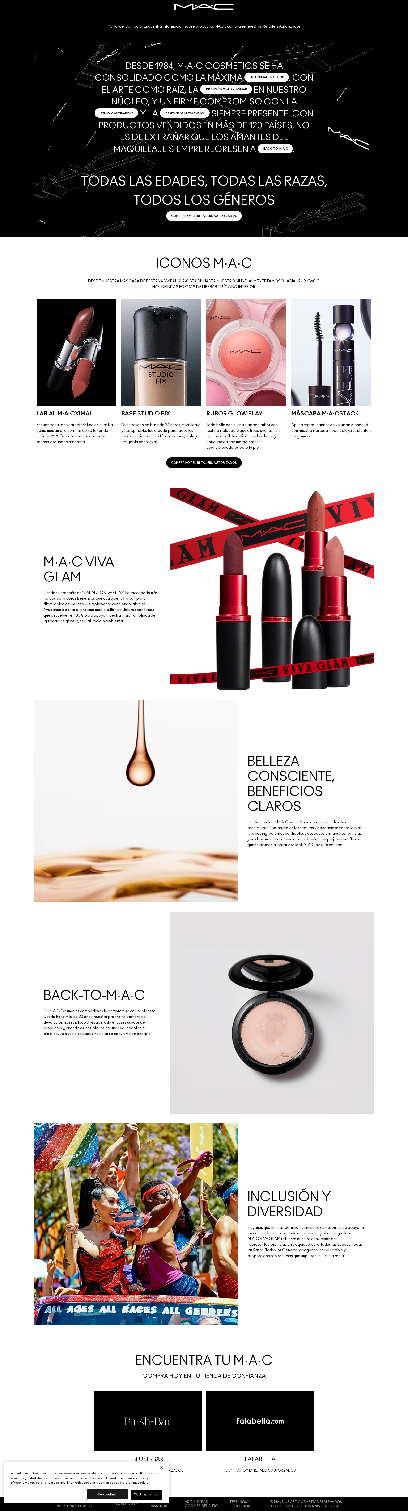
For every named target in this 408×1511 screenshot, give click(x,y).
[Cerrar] (161, 1467)
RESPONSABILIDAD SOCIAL (185, 113)
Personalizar (107, 1494)
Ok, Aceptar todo (146, 1494)
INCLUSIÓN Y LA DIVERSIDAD (226, 89)
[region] (86, 1482)
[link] (204, 216)
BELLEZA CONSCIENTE (117, 113)
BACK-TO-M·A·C (276, 148)
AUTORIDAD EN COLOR (267, 77)
